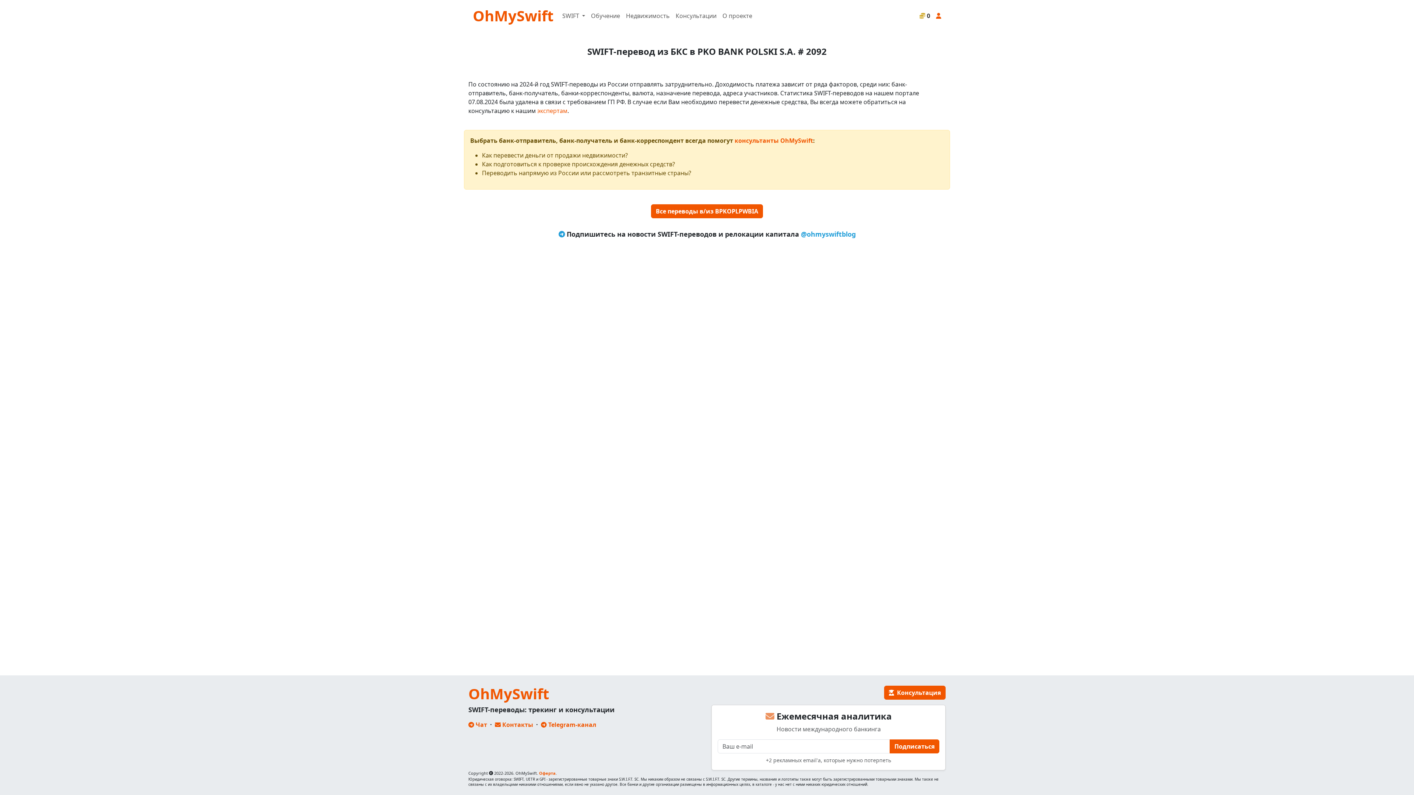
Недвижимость (648, 16)
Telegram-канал (571, 725)
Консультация (917, 693)
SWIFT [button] (571, 16)
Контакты (517, 725)
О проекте (737, 16)
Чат (480, 725)
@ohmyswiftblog (828, 234)
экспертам (552, 111)
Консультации (696, 16)
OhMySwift (513, 16)
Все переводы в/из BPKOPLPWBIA (707, 211)
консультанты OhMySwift (774, 141)
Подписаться (914, 746)
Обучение (605, 16)
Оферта (547, 773)
